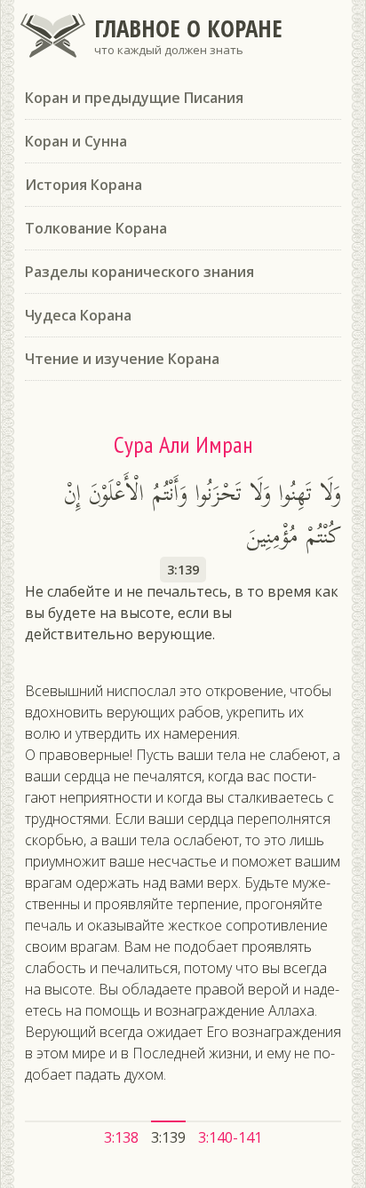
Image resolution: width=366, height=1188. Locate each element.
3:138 (121, 1137)
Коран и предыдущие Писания (134, 97)
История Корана (83, 184)
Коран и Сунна (76, 141)
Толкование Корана (96, 228)
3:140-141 (230, 1137)
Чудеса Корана (78, 315)
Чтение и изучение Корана (122, 358)
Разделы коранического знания (139, 271)
